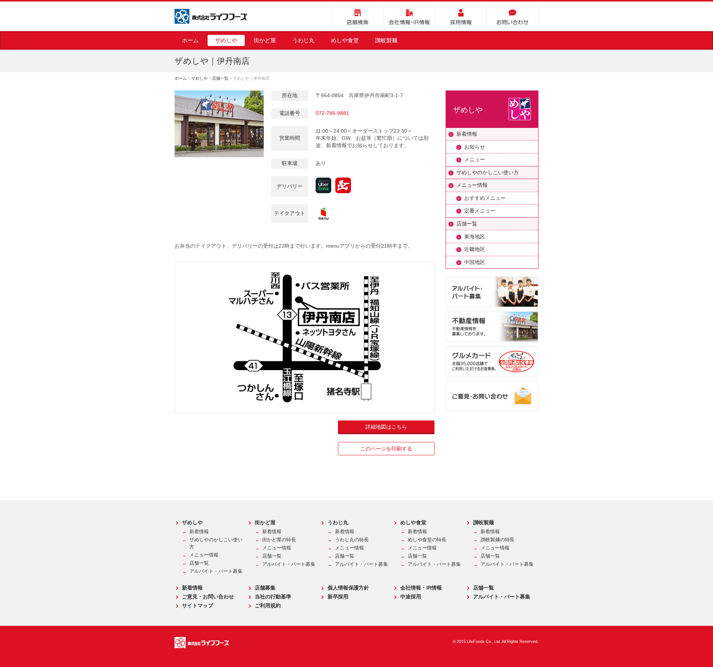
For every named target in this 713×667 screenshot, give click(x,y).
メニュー (474, 159)
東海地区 (474, 237)
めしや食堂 (345, 40)
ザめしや (226, 40)
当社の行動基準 (273, 597)
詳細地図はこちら (386, 427)
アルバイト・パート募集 (215, 571)
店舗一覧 (220, 78)
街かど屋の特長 (279, 539)
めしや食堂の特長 (427, 539)
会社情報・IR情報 (409, 16)
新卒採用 (338, 597)
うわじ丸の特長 (352, 539)
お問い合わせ (512, 16)
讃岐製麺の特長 (497, 539)
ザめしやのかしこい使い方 (487, 172)
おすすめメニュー (485, 198)
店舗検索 (357, 16)
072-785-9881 (332, 113)
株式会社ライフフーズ (211, 16)
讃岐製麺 (386, 40)
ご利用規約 (268, 605)
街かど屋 (265, 40)
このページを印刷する (386, 449)
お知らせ (474, 147)
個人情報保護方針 (348, 588)
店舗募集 (265, 588)
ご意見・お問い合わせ (208, 597)
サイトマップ (197, 605)
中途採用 (410, 597)
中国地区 (474, 262)
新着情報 (466, 134)
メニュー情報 (472, 185)
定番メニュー (479, 211)
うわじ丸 (303, 40)
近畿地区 (474, 249)
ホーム (190, 40)
